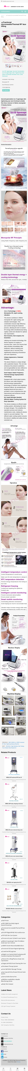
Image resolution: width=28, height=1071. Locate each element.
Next (24, 47)
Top (24, 1070)
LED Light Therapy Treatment (8, 1006)
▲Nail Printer (5, 920)
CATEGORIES (5, 11)
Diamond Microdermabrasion (8, 1000)
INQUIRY (6, 90)
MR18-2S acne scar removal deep (14, 856)
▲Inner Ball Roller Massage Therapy (11, 969)
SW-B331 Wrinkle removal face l (14, 908)
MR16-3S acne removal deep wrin (14, 829)
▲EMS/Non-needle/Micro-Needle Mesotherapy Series (10, 980)
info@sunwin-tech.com (8, 1)
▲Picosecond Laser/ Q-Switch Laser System (13, 938)
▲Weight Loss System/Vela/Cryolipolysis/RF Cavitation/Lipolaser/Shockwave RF (13, 955)
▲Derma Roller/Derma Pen (9, 976)
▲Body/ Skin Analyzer (7, 984)
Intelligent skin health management (9, 994)
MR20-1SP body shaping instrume (14, 803)
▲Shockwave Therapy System (9, 966)
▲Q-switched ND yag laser (8, 951)
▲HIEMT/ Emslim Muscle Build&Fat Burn (12, 945)
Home (2, 15)
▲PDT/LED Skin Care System (9, 935)
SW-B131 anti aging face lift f (14, 882)
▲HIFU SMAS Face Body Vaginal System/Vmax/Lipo (10, 924)
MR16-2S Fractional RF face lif (14, 777)
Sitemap (18, 1061)
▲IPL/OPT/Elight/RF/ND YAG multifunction (13, 932)
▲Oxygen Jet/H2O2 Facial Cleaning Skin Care (13, 963)
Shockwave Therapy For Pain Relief (9, 1003)
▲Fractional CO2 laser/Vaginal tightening (12, 948)
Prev (4, 47)
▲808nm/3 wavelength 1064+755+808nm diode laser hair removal (12, 942)
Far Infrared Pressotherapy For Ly (9, 997)
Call (10, 1070)
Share (3, 1070)
